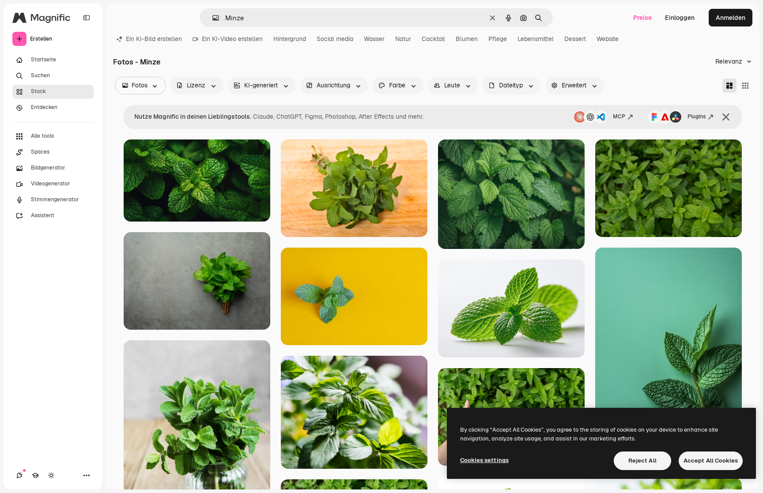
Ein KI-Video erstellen (232, 39)
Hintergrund (289, 39)
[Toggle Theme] (51, 475)
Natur (403, 39)
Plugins (696, 116)
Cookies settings (484, 460)
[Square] (745, 86)
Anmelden (730, 18)
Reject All (642, 460)
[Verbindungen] (19, 475)
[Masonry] (729, 86)
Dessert (575, 39)
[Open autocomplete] (212, 18)
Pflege (497, 39)
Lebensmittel (535, 39)
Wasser (374, 39)
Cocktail (433, 39)
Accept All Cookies (711, 460)
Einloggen (680, 18)
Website (608, 39)
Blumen (467, 39)
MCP (619, 116)
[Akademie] (35, 475)
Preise (642, 18)
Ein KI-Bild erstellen (154, 39)
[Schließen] (726, 117)
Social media (335, 39)
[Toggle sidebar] (86, 18)
